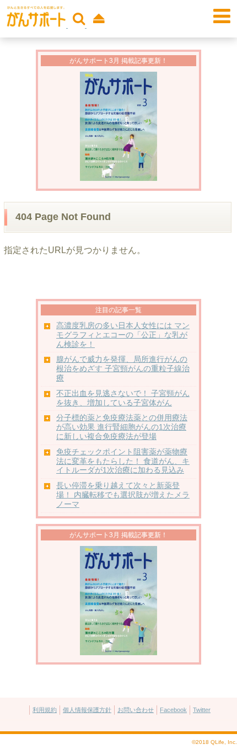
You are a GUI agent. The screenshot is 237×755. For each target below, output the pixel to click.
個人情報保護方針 (87, 709)
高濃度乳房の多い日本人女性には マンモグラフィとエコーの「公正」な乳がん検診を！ (123, 335)
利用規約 (45, 709)
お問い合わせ (135, 709)
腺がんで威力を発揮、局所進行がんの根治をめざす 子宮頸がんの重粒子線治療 (123, 368)
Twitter (202, 709)
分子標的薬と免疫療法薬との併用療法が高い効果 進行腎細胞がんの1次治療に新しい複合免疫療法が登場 (121, 427)
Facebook (173, 709)
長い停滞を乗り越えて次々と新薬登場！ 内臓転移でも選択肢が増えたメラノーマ (123, 494)
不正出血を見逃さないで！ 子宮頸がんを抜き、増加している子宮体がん (123, 398)
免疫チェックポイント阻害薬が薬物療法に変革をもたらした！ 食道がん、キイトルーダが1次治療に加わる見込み (123, 461)
